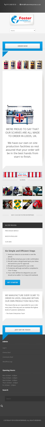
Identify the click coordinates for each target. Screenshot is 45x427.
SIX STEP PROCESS (10, 225)
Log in (4, 348)
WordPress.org (7, 362)
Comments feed (8, 357)
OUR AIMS (8, 242)
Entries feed (6, 352)
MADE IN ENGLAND (11, 236)
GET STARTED (12, 282)
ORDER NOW (22, 46)
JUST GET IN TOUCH (22, 330)
